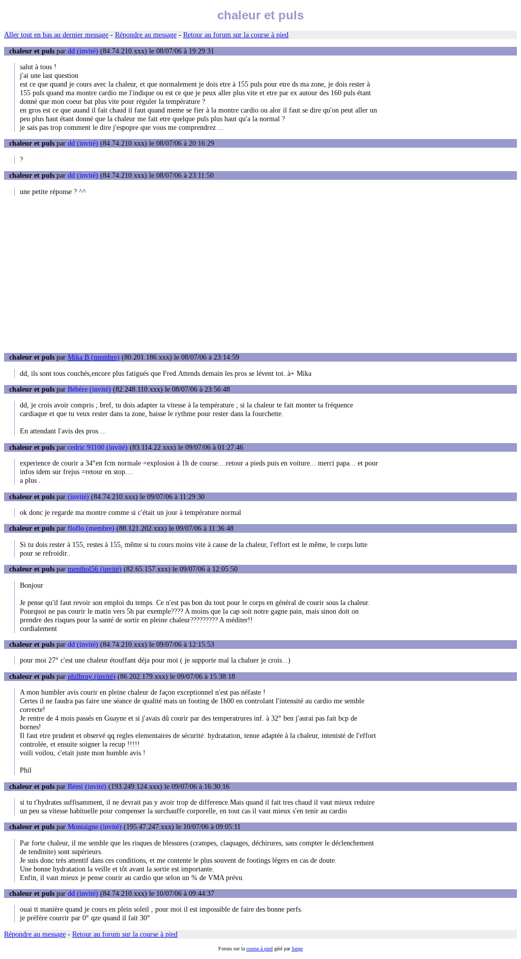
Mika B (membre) (94, 357)
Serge (297, 948)
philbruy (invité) (91, 676)
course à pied (259, 948)
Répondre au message (146, 35)
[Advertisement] (260, 274)
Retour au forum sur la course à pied (235, 35)
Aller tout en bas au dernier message (56, 35)
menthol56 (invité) (95, 569)
